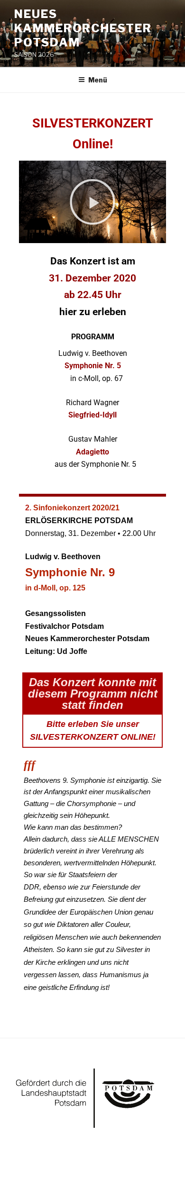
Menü (97, 80)
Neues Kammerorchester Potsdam (83, 28)
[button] (92, 202)
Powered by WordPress (51, 1174)
